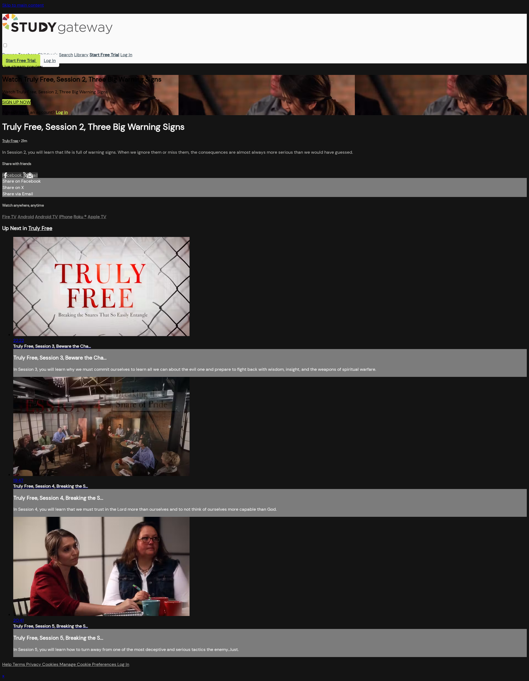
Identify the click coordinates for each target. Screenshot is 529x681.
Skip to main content (23, 5)
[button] (5, 45)
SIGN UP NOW (16, 102)
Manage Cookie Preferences (88, 664)
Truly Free (10, 141)
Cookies (51, 664)
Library (81, 55)
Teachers (27, 55)
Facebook (12, 175)
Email (32, 175)
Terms (19, 664)
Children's (48, 55)
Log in (62, 112)
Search (66, 55)
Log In (126, 55)
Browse (9, 55)
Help (7, 664)
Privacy (34, 664)
